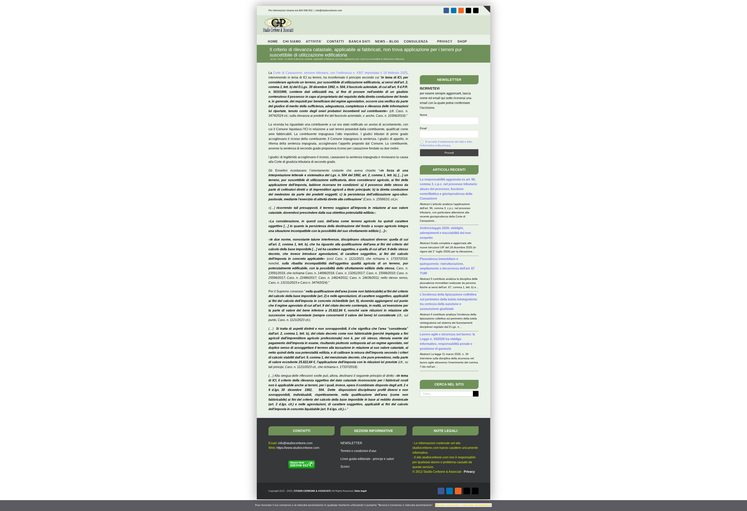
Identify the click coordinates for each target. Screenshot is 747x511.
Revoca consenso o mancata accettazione (463, 505)
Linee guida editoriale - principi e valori (367, 458)
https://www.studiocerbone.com (297, 447)
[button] (473, 39)
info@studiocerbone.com (329, 10)
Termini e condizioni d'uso (358, 451)
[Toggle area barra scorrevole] (486, 9)
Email (423, 128)
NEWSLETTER (351, 443)
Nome (423, 114)
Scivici (345, 466)
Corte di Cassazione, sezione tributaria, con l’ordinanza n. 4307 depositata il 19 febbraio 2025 (340, 72)
